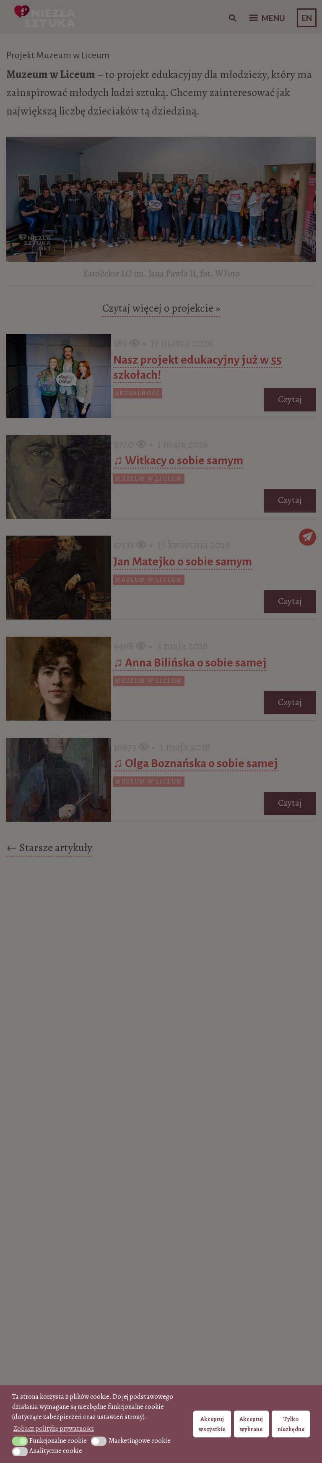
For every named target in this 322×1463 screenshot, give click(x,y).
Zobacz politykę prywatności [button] (53, 1428)
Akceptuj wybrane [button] (251, 1424)
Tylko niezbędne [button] (291, 1424)
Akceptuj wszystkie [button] (212, 1424)
